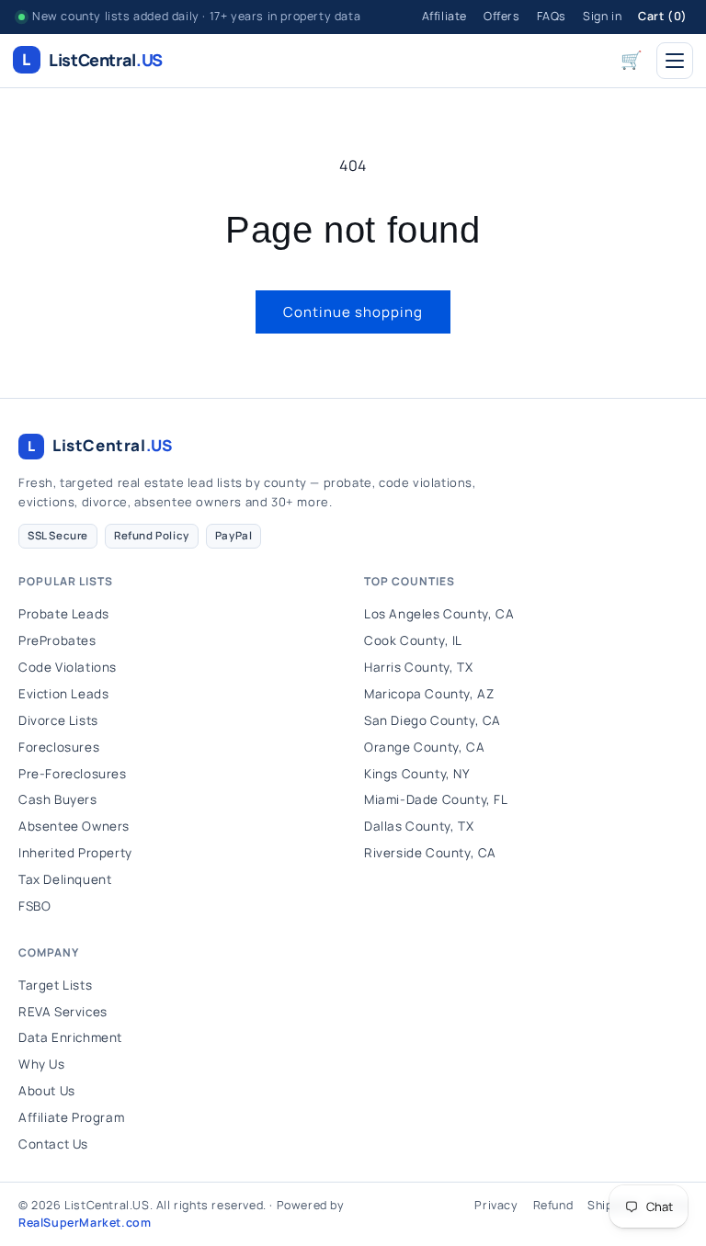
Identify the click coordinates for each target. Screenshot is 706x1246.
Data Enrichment (70, 1037)
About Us (46, 1090)
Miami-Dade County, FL (436, 799)
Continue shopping (353, 312)
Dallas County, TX (418, 826)
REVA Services (63, 1011)
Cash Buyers (57, 799)
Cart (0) (663, 16)
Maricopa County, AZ (429, 693)
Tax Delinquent (64, 879)
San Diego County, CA (432, 720)
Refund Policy (151, 535)
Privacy (496, 1205)
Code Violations (67, 667)
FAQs (551, 16)
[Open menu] (674, 60)
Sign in (602, 16)
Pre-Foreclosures (72, 773)
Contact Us (53, 1144)
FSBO (34, 906)
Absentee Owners (74, 826)
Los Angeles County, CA (439, 614)
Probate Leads (63, 614)
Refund (553, 1205)
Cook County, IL (413, 640)
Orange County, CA (424, 747)
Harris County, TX (418, 667)
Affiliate (444, 16)
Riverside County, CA (430, 852)
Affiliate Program (71, 1117)
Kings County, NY (417, 773)
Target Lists (55, 985)
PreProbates (57, 640)
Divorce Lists (58, 720)
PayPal (234, 535)
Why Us (41, 1064)
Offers (502, 16)
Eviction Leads (63, 693)
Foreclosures (58, 747)
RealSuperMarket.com (84, 1222)
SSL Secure (58, 535)
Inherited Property (75, 852)
